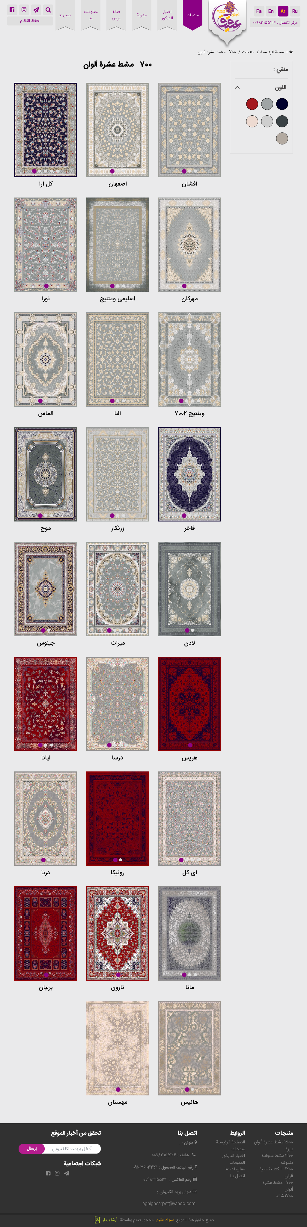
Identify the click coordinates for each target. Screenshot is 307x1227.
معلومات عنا (235, 1169)
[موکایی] (282, 138)
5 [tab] (57, 171)
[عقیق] (227, 24)
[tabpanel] (189, 130)
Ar (283, 11)
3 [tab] (195, 171)
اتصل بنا (237, 1176)
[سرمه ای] (282, 103)
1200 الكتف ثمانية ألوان (276, 1173)
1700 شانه (284, 1196)
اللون (280, 88)
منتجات (248, 52)
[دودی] (282, 120)
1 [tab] (184, 171)
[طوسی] (267, 103)
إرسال (32, 1148)
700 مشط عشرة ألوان (217, 52)
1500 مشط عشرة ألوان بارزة (273, 1146)
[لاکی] (252, 103)
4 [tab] (51, 171)
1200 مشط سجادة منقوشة (277, 1159)
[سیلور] (267, 120)
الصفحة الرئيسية (274, 52)
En (271, 11)
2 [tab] (189, 171)
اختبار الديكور (233, 1156)
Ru (295, 11)
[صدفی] (252, 120)
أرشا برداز (110, 1220)
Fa (259, 11)
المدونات (237, 1162)
